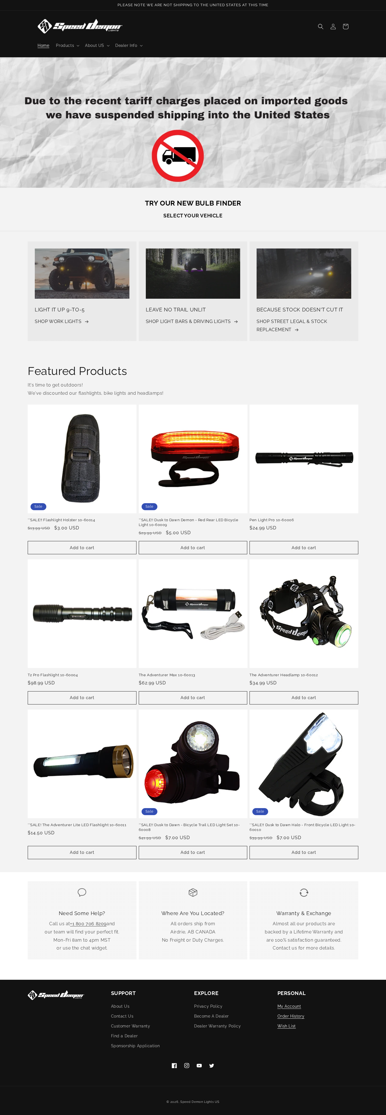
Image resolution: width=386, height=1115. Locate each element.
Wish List (286, 1026)
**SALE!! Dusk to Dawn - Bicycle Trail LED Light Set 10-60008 (189, 827)
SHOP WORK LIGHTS (58, 321)
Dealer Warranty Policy (217, 1026)
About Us (120, 1006)
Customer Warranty (130, 1026)
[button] (67, 45)
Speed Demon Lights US (200, 1102)
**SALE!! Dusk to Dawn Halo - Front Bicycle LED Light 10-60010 (302, 827)
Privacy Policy (208, 1006)
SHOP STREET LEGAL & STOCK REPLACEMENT (292, 325)
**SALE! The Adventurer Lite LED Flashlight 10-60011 (77, 825)
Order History (291, 1016)
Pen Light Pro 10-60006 (272, 520)
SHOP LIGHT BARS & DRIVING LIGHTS (188, 321)
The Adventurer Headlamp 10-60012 (284, 675)
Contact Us (122, 1016)
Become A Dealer (211, 1016)
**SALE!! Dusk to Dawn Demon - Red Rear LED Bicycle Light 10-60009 (188, 522)
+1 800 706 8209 (88, 923)
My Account (289, 1006)
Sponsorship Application (135, 1046)
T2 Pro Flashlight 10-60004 (53, 675)
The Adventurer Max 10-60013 (167, 675)
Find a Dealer (124, 1036)
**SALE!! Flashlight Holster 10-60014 (61, 520)
